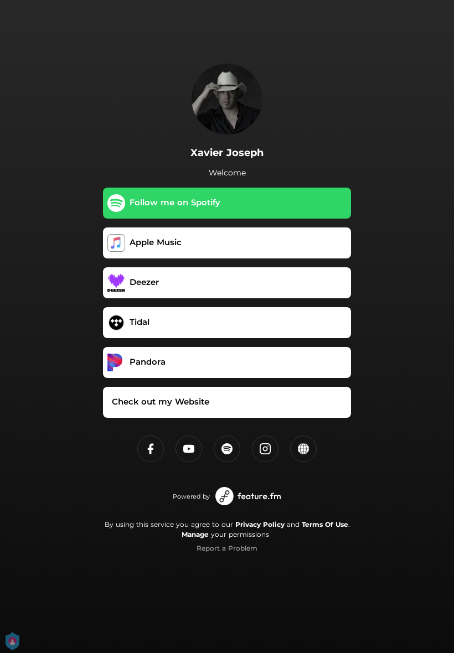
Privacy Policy (260, 524)
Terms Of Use (325, 524)
